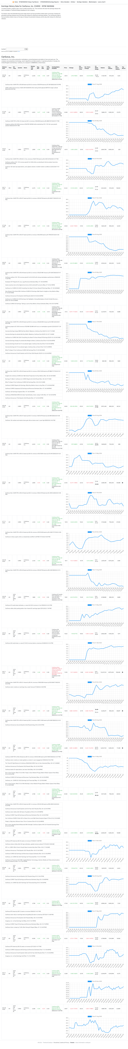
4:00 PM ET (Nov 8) (14, 672)
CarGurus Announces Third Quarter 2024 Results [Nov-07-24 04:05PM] (24, 398)
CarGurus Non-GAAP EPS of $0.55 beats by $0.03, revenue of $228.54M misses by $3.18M (57, 310)
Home (16, 2)
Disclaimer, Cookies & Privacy (61, 1042)
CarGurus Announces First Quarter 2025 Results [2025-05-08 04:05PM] (24, 296)
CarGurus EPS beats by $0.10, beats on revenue (56, 902)
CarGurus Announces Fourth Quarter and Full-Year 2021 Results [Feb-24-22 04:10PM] (28, 808)
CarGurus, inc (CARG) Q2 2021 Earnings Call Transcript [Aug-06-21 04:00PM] (25, 882)
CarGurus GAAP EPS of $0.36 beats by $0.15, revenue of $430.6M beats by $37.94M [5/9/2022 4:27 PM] (33, 756)
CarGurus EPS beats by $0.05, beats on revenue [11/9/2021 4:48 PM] (23, 841)
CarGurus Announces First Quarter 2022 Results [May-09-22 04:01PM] (24, 766)
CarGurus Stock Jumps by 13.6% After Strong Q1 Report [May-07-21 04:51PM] (26, 927)
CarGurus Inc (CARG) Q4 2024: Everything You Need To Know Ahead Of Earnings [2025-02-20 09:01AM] (32, 337)
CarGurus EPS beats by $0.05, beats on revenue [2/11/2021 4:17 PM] (23, 946)
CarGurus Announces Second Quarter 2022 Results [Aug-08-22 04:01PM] (24, 725)
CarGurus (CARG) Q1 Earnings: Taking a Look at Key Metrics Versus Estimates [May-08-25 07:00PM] (31, 303)
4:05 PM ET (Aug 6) (14, 1008)
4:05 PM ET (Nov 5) (14, 973)
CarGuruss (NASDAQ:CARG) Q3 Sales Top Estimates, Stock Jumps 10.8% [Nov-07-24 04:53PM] (30, 394)
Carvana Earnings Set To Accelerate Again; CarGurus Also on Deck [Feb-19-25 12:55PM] (28, 347)
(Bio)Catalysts (93, 2)
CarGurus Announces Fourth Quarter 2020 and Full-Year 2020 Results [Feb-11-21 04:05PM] (29, 953)
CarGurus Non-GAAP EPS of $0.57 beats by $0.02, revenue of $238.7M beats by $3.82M (57, 186)
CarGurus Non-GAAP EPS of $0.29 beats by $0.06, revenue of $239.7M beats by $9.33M (57, 560)
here (19, 51)
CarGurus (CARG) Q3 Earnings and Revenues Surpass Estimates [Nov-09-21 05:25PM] (28, 853)
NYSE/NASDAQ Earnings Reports (49, 2)
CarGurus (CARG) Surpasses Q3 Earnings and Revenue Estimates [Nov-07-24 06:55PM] (28, 388)
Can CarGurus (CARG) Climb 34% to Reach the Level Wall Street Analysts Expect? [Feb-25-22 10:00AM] (32, 818)
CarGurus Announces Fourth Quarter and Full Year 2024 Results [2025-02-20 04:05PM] (28, 353)
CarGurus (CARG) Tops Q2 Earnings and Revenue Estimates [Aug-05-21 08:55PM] (26, 879)
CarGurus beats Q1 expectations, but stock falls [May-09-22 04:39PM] (23, 769)
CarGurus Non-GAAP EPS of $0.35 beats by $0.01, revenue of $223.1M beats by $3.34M (57, 481)
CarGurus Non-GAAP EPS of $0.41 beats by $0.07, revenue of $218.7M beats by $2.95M (57, 405)
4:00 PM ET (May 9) (14, 597)
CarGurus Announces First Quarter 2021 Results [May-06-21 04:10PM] (23, 917)
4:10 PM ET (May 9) (14, 748)
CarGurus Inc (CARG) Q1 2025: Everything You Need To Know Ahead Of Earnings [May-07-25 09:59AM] (32, 288)
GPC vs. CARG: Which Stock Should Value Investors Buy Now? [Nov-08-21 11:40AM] (27, 847)
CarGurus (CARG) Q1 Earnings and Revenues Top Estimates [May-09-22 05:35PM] (27, 777)
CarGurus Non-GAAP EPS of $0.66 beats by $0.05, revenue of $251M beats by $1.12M (57, 75)
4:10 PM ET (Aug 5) (14, 868)
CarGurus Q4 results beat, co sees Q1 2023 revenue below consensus (56, 632)
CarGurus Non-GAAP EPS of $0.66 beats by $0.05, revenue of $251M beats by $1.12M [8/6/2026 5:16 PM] (33, 84)
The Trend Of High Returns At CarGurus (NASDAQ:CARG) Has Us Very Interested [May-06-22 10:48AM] (32, 763)
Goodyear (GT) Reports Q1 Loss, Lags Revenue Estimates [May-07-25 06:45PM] (26, 281)
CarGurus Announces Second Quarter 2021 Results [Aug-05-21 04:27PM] (24, 876)
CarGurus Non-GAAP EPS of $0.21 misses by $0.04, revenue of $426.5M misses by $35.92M (57, 671)
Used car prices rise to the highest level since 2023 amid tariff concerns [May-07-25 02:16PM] (30, 285)
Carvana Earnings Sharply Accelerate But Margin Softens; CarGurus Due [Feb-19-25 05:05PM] (30, 340)
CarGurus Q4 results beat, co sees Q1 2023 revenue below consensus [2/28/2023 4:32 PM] (29, 643)
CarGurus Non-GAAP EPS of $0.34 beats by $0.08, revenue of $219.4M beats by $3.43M (57, 520)
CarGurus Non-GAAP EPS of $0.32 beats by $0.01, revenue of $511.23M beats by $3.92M (57, 710)
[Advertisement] (64, 33)
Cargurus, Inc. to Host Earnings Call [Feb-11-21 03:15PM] (20, 956)
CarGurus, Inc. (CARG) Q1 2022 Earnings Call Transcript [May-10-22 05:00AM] (26, 780)
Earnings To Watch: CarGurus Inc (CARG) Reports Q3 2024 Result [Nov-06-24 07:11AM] (28, 379)
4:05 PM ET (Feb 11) (14, 938)
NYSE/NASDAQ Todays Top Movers (29, 2)
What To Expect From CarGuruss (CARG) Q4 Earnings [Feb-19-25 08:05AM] (25, 350)
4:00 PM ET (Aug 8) (14, 710)
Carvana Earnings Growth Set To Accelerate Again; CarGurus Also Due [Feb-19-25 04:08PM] (29, 343)
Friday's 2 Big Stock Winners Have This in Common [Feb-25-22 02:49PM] (24, 821)
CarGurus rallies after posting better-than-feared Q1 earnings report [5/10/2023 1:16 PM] (28, 608)
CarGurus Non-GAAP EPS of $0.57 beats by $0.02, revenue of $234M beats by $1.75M (57, 225)
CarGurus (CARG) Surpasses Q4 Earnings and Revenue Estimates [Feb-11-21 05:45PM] (28, 949)
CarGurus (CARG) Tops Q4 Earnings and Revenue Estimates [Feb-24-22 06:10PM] (26, 815)
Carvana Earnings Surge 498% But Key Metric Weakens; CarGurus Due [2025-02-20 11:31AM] (30, 331)
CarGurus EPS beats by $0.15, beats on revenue (56, 972)
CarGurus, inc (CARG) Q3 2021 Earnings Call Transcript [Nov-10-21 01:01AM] (25, 856)
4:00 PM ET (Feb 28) (14, 633)
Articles (73, 2)
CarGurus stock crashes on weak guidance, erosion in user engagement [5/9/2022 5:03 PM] (29, 760)
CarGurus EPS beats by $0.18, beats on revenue (56, 1008)
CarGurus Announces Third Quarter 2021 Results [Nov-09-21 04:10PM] (24, 850)
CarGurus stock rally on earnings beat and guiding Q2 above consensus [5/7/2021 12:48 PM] (29, 914)
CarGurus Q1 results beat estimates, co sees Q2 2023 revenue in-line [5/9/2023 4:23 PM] (28, 605)
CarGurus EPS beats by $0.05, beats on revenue (56, 831)
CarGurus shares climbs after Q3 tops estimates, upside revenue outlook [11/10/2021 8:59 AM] (29, 844)
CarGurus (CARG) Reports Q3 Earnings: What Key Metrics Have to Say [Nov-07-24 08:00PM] (29, 385)
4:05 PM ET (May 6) (14, 903)
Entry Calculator (65, 2)
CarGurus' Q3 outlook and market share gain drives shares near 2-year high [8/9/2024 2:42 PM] (30, 420)
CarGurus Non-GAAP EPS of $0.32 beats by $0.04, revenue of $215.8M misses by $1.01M (57, 443)
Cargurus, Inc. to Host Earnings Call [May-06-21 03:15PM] (20, 921)
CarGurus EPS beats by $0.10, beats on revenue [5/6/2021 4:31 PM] (23, 911)
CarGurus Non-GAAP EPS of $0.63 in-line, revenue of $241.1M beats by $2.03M (57, 148)
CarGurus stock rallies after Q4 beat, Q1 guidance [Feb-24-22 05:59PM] (24, 812)
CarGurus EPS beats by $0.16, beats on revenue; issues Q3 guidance (57, 867)
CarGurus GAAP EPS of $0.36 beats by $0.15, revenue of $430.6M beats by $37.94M (57, 747)
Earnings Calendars (82, 2)
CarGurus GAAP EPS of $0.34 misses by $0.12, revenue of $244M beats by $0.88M (57, 111)
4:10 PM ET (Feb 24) (14, 793)
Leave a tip (101, 2)
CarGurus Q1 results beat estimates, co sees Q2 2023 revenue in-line (57, 596)
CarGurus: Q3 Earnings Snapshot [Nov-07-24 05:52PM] (20, 391)
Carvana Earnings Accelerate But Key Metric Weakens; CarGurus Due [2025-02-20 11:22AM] (29, 334)
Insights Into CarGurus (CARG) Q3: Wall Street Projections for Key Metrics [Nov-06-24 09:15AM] (30, 375)
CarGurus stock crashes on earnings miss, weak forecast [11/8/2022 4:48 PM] (25, 687)
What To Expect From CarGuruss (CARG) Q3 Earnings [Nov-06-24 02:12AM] (25, 382)
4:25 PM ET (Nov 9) (14, 832)
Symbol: (3, 49)
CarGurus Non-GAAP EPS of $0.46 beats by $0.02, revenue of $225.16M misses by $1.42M (57, 262)
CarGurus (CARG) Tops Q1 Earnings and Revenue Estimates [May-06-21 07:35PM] (27, 924)
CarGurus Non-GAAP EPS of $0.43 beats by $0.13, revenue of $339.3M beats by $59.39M (57, 792)
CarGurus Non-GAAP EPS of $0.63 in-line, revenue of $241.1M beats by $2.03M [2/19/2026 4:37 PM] (31, 159)
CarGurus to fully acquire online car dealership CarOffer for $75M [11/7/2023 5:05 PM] (27, 536)
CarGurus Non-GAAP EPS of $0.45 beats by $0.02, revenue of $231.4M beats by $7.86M (57, 359)
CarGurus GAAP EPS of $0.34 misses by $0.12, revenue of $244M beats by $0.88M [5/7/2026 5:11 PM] (32, 121)
